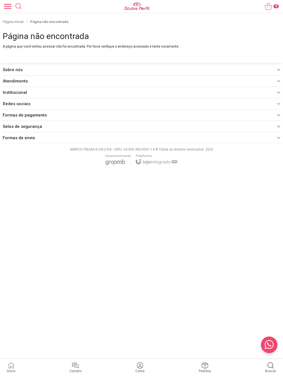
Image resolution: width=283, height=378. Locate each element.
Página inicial (13, 22)
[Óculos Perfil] (137, 6)
